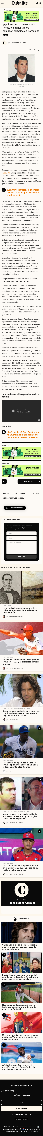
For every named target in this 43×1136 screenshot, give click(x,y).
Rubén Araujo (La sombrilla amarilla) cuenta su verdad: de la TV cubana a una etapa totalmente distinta (20, 977)
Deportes (24, 494)
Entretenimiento (19, 708)
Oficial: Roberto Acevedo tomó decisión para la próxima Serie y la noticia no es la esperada (18, 1067)
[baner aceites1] (21, 17)
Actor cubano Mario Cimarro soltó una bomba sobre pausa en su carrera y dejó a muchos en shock (21, 713)
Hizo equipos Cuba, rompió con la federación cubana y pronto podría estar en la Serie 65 (19, 1007)
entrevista (6, 173)
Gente (9, 605)
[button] (2, 3)
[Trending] (39, 676)
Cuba (15, 494)
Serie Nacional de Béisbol (13, 498)
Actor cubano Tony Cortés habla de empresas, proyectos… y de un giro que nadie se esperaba (20, 816)
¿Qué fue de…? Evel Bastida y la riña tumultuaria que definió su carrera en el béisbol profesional (23, 435)
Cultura (10, 708)
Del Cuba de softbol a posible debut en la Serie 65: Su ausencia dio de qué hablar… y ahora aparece (21, 868)
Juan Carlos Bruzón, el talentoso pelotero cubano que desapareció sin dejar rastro (23, 192)
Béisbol (6, 494)
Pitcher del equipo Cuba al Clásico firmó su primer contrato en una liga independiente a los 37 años (20, 765)
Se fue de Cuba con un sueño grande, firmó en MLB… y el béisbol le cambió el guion (21, 662)
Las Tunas (35, 494)
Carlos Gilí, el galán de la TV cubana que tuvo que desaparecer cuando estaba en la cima (19, 947)
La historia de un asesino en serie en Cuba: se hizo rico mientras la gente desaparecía (20, 610)
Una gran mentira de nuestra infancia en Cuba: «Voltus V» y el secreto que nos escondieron (20, 1037)
